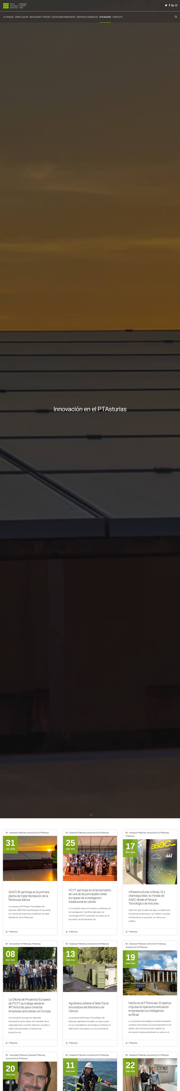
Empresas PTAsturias (17, 833)
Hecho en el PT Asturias (156, 944)
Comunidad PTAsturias (18, 1055)
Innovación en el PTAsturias (38, 833)
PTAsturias (13, 932)
